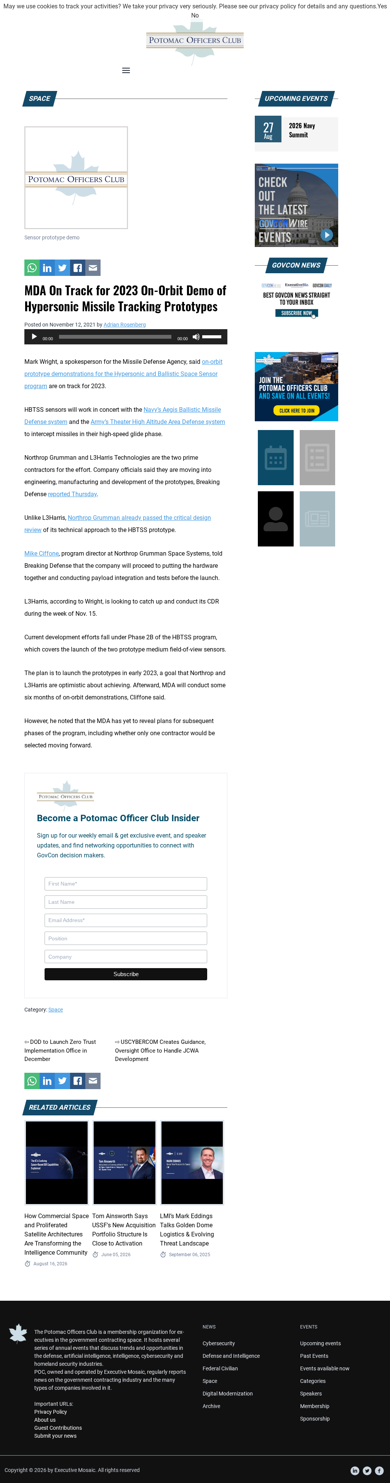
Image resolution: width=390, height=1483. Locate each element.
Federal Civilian (220, 1368)
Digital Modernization (228, 1394)
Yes (382, 6)
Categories (313, 1381)
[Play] (34, 337)
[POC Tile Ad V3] (296, 386)
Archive (211, 1406)
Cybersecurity (219, 1343)
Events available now (325, 1368)
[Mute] (196, 337)
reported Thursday (72, 494)
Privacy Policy (50, 1412)
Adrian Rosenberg (125, 325)
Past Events (314, 1356)
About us (45, 1420)
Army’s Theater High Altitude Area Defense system (158, 421)
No (195, 15)
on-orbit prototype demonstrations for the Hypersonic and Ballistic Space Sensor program (123, 374)
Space (55, 1010)
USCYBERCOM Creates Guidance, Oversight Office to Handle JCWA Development (160, 1050)
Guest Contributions (58, 1428)
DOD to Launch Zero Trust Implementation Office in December (60, 1050)
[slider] (213, 336)
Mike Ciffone (41, 553)
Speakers (311, 1394)
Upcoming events (320, 1343)
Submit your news (55, 1436)
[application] (125, 336)
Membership (314, 1406)
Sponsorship (315, 1419)
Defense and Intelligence (231, 1356)
